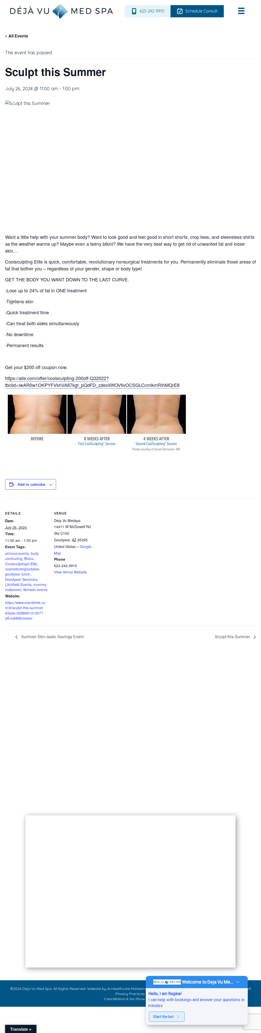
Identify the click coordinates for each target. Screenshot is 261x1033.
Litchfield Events (18, 584)
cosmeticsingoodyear (22, 568)
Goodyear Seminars (21, 579)
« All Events (16, 36)
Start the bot (163, 1017)
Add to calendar (31, 484)
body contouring (22, 556)
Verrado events (35, 589)
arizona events (17, 553)
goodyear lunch (17, 574)
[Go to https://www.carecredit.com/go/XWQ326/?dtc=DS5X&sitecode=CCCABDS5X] (183, 763)
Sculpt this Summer (233, 636)
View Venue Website (70, 571)
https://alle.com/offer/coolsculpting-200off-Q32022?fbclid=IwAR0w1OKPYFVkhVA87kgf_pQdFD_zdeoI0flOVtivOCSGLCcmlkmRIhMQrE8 (92, 381)
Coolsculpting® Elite (21, 563)
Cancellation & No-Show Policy (130, 999)
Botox (28, 558)
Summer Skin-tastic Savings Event (52, 636)
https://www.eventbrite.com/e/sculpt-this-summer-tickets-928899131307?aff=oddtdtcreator (25, 610)
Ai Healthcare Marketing (127, 988)
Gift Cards (41, 802)
